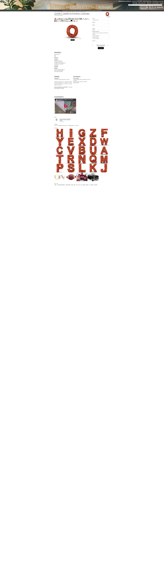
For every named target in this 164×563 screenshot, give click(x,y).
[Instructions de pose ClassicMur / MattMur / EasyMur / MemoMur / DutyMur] (57, 120)
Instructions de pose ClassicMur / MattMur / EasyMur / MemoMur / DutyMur (65, 119)
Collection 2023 (137, 1)
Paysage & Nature (158, 1)
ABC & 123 (77, 125)
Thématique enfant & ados (62, 125)
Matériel (93, 28)
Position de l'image (95, 37)
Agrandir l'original (108, 16)
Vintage (148, 3)
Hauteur (93, 25)
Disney (162, 3)
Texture (134, 3)
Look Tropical (147, 1)
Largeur (93, 22)
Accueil (55, 125)
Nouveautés (142, 3)
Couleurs (93, 34)
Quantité (93, 40)
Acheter (101, 48)
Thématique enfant (71, 125)
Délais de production (95, 31)
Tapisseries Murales (124, 1)
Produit (93, 18)
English (160, 7)
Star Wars (155, 3)
